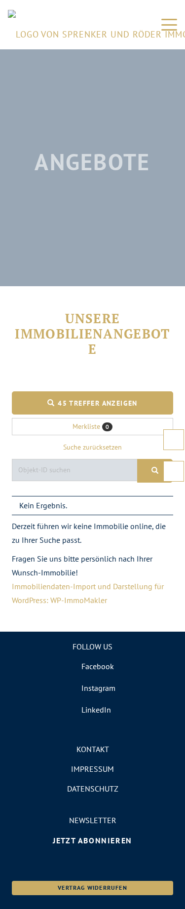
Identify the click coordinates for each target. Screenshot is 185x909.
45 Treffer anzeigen (96, 403)
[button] (169, 25)
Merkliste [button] (91, 426)
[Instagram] (92, 688)
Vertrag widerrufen (92, 887)
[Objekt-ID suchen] (155, 471)
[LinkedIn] (92, 710)
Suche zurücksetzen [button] (92, 447)
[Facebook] (92, 666)
